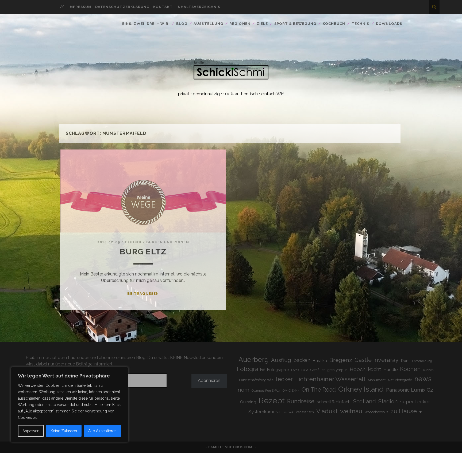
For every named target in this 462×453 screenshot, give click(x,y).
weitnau (351, 411)
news (423, 379)
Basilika (320, 360)
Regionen (239, 24)
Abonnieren (209, 380)
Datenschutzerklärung (122, 7)
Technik (360, 24)
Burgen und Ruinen (167, 242)
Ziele (262, 24)
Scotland (364, 401)
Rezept (272, 400)
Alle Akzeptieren (102, 431)
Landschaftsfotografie (256, 380)
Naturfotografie (400, 380)
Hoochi (133, 242)
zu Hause (403, 411)
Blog (181, 24)
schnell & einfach (334, 401)
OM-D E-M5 (291, 390)
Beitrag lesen (143, 294)
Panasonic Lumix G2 (409, 390)
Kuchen (428, 370)
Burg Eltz (143, 251)
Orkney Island (361, 389)
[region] (69, 404)
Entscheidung (422, 361)
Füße (304, 370)
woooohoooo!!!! (376, 412)
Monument (377, 380)
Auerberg (253, 360)
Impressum (79, 7)
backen (302, 360)
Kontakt (163, 7)
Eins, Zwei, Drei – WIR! (146, 24)
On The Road (319, 389)
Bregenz (340, 360)
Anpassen (30, 431)
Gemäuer (317, 370)
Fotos (295, 370)
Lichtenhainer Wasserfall (330, 379)
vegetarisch (305, 412)
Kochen (410, 369)
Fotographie (278, 369)
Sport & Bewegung (295, 24)
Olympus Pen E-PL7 (266, 390)
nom (243, 390)
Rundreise (300, 401)
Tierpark (288, 412)
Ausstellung (208, 24)
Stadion (388, 401)
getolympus (337, 370)
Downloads (389, 24)
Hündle (390, 369)
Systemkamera (264, 411)
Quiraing (248, 401)
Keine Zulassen (64, 431)
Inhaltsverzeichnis (198, 7)
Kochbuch (334, 24)
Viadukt (327, 411)
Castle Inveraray (377, 360)
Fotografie (251, 368)
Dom (405, 360)
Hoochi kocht (365, 369)
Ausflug (281, 360)
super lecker (415, 402)
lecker (284, 379)
